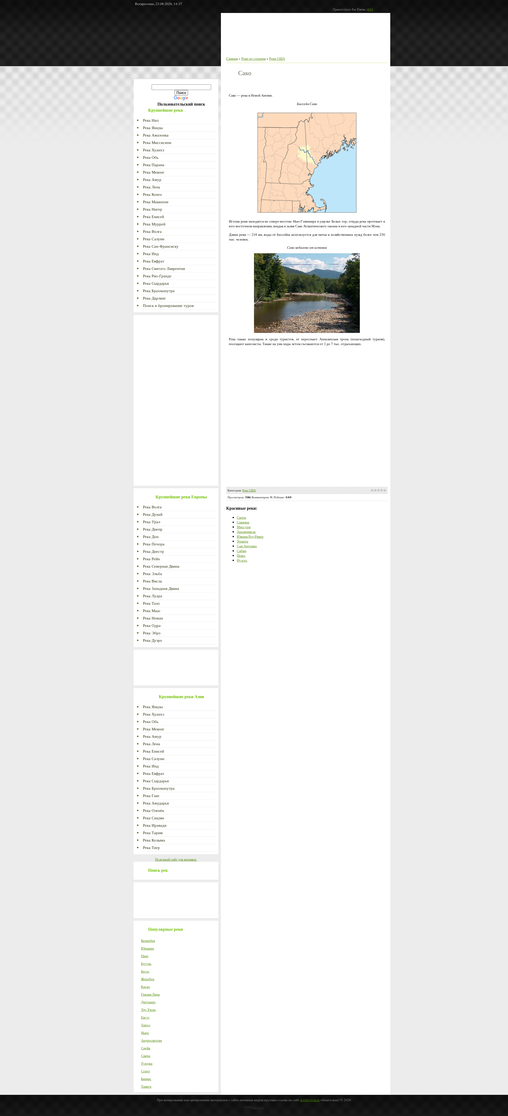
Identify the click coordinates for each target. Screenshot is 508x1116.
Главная (246, 49)
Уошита (242, 541)
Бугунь (146, 963)
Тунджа (146, 1063)
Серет (145, 1071)
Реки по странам (345, 49)
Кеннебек (148, 940)
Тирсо (145, 1025)
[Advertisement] (176, 46)
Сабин (241, 550)
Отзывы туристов (293, 49)
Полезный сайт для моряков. (176, 859)
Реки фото (266, 49)
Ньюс (145, 1032)
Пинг (144, 956)
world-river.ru (310, 1099)
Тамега (146, 1086)
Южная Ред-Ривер (250, 536)
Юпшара (147, 948)
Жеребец (147, 979)
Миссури (244, 527)
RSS (370, 9)
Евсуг (145, 1017)
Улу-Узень (148, 1009)
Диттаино (148, 1002)
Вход (367, 49)
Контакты (319, 49)
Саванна (243, 522)
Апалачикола (246, 531)
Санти (241, 517)
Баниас (146, 1078)
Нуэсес (242, 560)
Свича (145, 1055)
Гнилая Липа (150, 994)
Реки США (277, 58)
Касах (145, 986)
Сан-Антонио (247, 546)
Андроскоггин (151, 1040)
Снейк (145, 1048)
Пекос (241, 555)
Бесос (145, 971)
